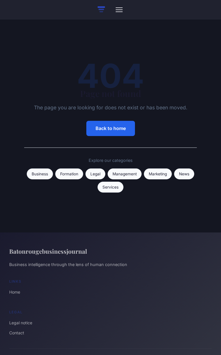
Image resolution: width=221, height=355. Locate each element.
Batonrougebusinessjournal (48, 251)
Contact (16, 332)
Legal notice (20, 322)
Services (110, 187)
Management (125, 174)
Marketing (158, 174)
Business (40, 174)
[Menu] (119, 9)
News (184, 174)
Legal (95, 174)
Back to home (111, 128)
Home (14, 292)
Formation (69, 174)
